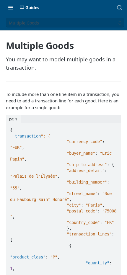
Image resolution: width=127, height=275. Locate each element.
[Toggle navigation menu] (10, 7)
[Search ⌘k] (119, 7)
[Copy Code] (114, 128)
